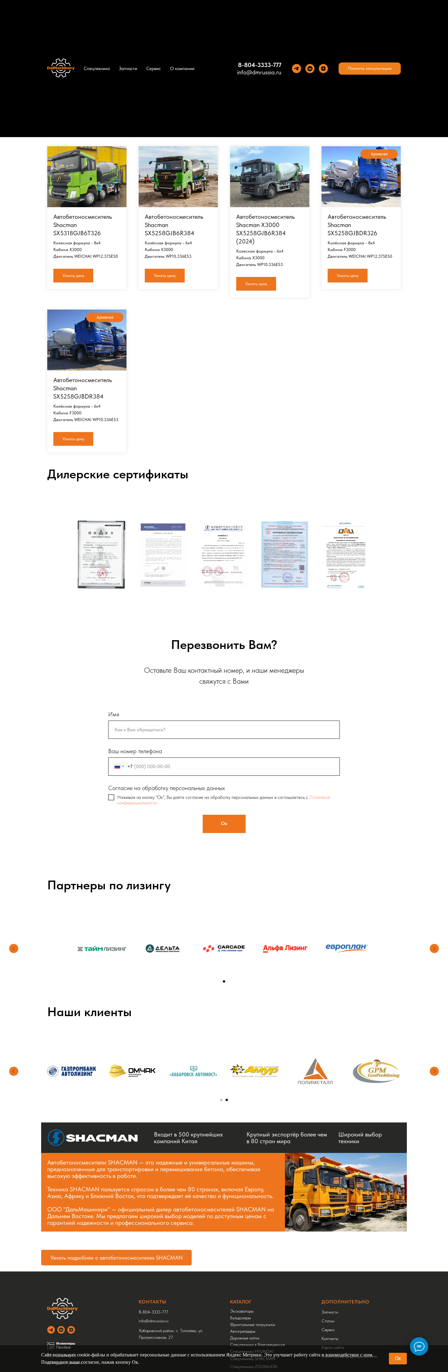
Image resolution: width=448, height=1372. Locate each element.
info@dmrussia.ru (259, 72)
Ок (398, 1358)
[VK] (310, 68)
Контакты (330, 1338)
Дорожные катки (244, 1337)
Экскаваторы (242, 1311)
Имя (113, 714)
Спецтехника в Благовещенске (257, 1344)
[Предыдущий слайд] (13, 948)
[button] (370, 68)
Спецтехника (97, 68)
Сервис (153, 68)
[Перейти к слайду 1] (224, 981)
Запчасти (128, 68)
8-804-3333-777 (259, 65)
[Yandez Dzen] (323, 68)
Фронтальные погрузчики (252, 1324)
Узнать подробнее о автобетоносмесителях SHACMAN (116, 1257)
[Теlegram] (296, 68)
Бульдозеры (240, 1317)
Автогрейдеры (242, 1331)
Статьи (328, 1320)
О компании (182, 68)
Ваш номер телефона (135, 751)
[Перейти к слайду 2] (227, 1100)
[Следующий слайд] (434, 948)
